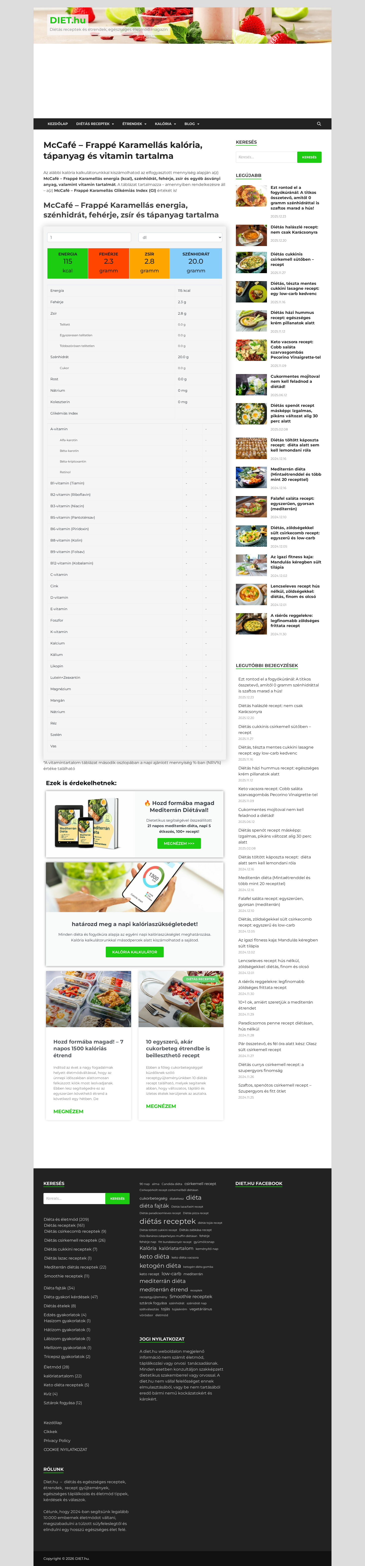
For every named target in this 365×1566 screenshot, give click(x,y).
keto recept (149, 1274)
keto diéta (154, 1256)
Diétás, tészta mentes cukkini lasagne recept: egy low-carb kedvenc (295, 288)
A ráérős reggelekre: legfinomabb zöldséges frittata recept (295, 620)
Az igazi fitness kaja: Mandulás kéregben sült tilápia (296, 562)
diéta (194, 1197)
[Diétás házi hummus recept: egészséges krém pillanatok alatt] (251, 313)
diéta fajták (154, 1206)
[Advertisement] (182, 81)
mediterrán (193, 1274)
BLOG (189, 124)
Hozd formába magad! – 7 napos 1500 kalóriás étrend (88, 1048)
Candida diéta (172, 1184)
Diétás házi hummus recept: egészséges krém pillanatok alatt (293, 317)
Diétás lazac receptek (65, 1258)
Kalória (163, 124)
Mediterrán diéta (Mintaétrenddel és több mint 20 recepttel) (296, 474)
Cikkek (50, 1431)
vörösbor (146, 1315)
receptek (196, 1290)
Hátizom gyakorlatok (64, 1329)
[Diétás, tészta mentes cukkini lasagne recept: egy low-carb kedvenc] (251, 284)
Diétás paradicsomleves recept (160, 1213)
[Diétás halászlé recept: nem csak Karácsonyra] (251, 227)
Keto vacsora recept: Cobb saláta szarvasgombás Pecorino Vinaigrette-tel (296, 349)
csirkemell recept (200, 1184)
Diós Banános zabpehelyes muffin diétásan (168, 1236)
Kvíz (47, 1394)
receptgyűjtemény (153, 1297)
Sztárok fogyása (59, 1402)
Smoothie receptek (63, 1276)
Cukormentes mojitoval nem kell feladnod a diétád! (295, 381)
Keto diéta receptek (63, 1385)
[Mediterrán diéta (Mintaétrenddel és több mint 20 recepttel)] (251, 469)
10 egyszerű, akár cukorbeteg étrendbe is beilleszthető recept (178, 1048)
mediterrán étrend (164, 1289)
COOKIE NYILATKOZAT (65, 1449)
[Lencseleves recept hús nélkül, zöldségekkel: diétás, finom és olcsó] (251, 586)
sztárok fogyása (153, 1303)
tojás (165, 1309)
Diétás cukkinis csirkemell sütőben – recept (292, 259)
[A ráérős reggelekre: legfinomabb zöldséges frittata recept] (251, 616)
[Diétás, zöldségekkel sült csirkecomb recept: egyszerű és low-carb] (251, 528)
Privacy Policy (57, 1440)
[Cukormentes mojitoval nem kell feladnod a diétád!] (251, 377)
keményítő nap (207, 1249)
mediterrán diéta (163, 1281)
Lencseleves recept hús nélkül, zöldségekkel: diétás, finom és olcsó (295, 591)
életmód (161, 1315)
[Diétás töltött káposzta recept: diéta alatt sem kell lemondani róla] (251, 440)
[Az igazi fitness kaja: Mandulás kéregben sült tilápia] (251, 557)
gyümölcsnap (204, 1242)
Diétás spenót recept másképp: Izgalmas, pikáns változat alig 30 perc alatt (294, 413)
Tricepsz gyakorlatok (64, 1356)
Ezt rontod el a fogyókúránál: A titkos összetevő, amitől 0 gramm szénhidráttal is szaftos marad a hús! (295, 198)
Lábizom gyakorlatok (64, 1338)
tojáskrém (179, 1309)
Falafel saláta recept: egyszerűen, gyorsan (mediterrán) (292, 503)
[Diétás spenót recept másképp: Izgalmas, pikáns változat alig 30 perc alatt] (251, 406)
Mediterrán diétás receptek (71, 1267)
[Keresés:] (279, 157)
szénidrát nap (197, 1303)
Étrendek (132, 124)
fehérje (204, 1236)
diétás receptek (168, 1221)
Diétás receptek (93, 124)
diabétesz (177, 1198)
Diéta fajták (55, 1288)
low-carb (171, 1273)
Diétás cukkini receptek (68, 1249)
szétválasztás (149, 1309)
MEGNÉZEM (68, 1111)
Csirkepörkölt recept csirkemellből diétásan (169, 1190)
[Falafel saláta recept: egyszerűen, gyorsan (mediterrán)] (251, 499)
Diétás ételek (57, 1306)
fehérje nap (148, 1242)
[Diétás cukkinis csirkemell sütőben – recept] (251, 254)
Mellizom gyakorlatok (65, 1347)
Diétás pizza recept (196, 1213)
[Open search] (319, 124)
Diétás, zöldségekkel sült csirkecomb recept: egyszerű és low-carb (295, 533)
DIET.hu (68, 20)
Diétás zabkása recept (195, 1230)
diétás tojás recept (210, 1223)
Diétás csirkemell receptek (70, 1240)
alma (155, 1184)
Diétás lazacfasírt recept (187, 1206)
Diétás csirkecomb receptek (72, 1231)
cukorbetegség (153, 1198)
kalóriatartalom (59, 1376)
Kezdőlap (58, 124)
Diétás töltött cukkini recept (158, 1230)
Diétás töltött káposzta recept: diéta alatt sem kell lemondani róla (295, 445)
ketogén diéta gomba (198, 1267)
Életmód (52, 1367)
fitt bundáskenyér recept (174, 1242)
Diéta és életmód (61, 1219)
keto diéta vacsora (185, 1257)
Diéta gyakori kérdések (67, 1297)
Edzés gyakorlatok (62, 1314)
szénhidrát (176, 1303)
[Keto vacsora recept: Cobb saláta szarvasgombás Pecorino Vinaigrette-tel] (251, 342)
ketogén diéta (160, 1265)
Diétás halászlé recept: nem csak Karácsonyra (294, 230)
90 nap (145, 1184)
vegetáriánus (200, 1309)
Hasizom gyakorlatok (65, 1320)
